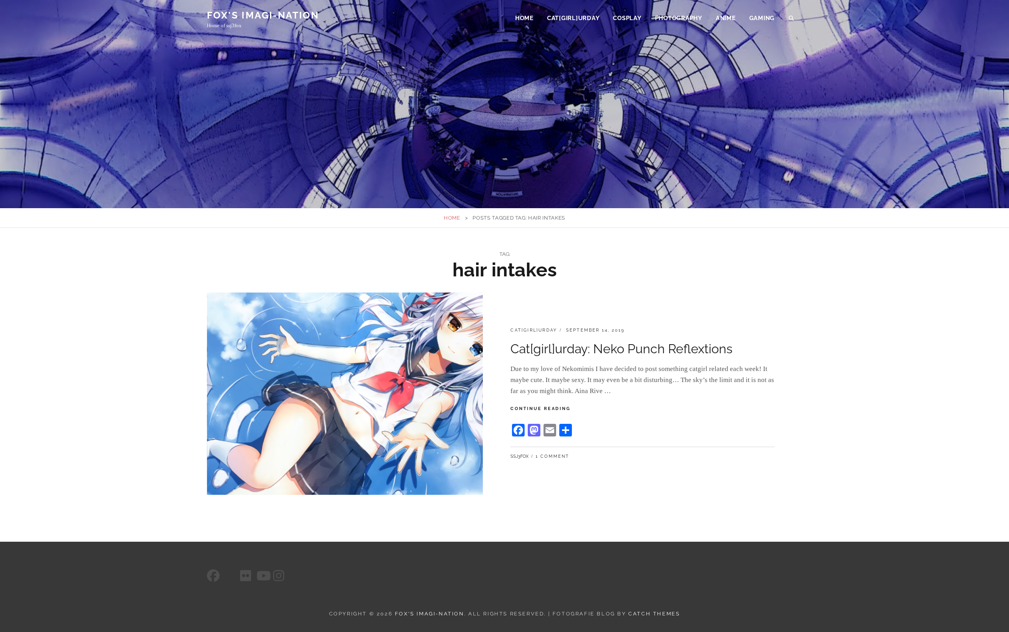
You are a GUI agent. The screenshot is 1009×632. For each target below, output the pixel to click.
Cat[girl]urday (573, 18)
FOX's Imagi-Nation (263, 15)
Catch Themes (654, 614)
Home (524, 18)
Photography (678, 18)
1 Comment (553, 456)
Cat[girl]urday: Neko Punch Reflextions (621, 348)
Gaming (762, 18)
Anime (726, 18)
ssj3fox (519, 456)
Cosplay (627, 18)
